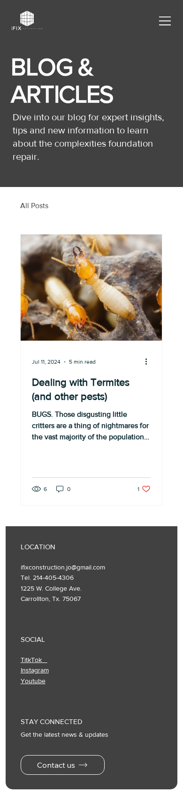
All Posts (34, 206)
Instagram (35, 670)
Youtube (33, 681)
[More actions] (149, 361)
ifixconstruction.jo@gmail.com (63, 567)
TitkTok (34, 659)
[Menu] (165, 21)
